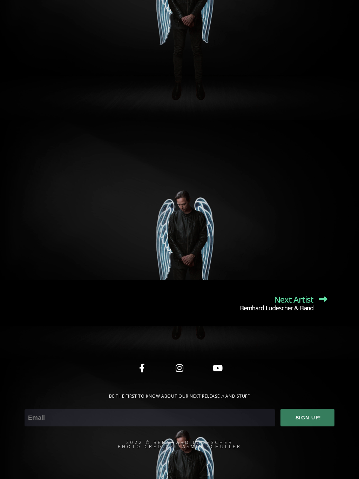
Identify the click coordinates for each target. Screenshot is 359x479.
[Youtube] (217, 367)
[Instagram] (179, 367)
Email (32, 404)
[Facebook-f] (142, 367)
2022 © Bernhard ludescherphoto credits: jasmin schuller (180, 444)
